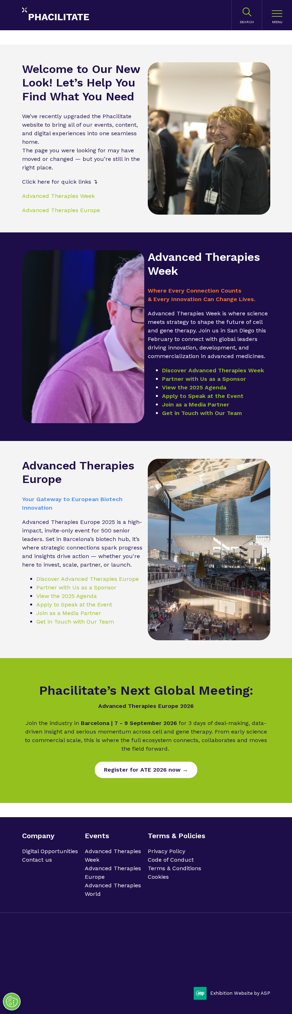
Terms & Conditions (174, 868)
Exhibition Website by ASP (240, 993)
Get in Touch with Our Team (202, 413)
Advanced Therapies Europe (61, 210)
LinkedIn (244, 951)
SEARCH (247, 22)
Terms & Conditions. (120, 959)
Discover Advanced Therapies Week (213, 370)
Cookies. (154, 959)
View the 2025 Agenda (194, 387)
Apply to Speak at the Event (203, 396)
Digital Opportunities (50, 851)
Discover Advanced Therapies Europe (87, 579)
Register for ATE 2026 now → (146, 769)
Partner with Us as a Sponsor (204, 378)
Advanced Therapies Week (58, 196)
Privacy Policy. (38, 959)
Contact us (37, 859)
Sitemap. (176, 959)
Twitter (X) (262, 951)
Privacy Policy (166, 851)
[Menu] (277, 15)
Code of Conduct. (75, 959)
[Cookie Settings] (12, 1001)
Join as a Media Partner (195, 404)
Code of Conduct (171, 859)
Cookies (158, 876)
